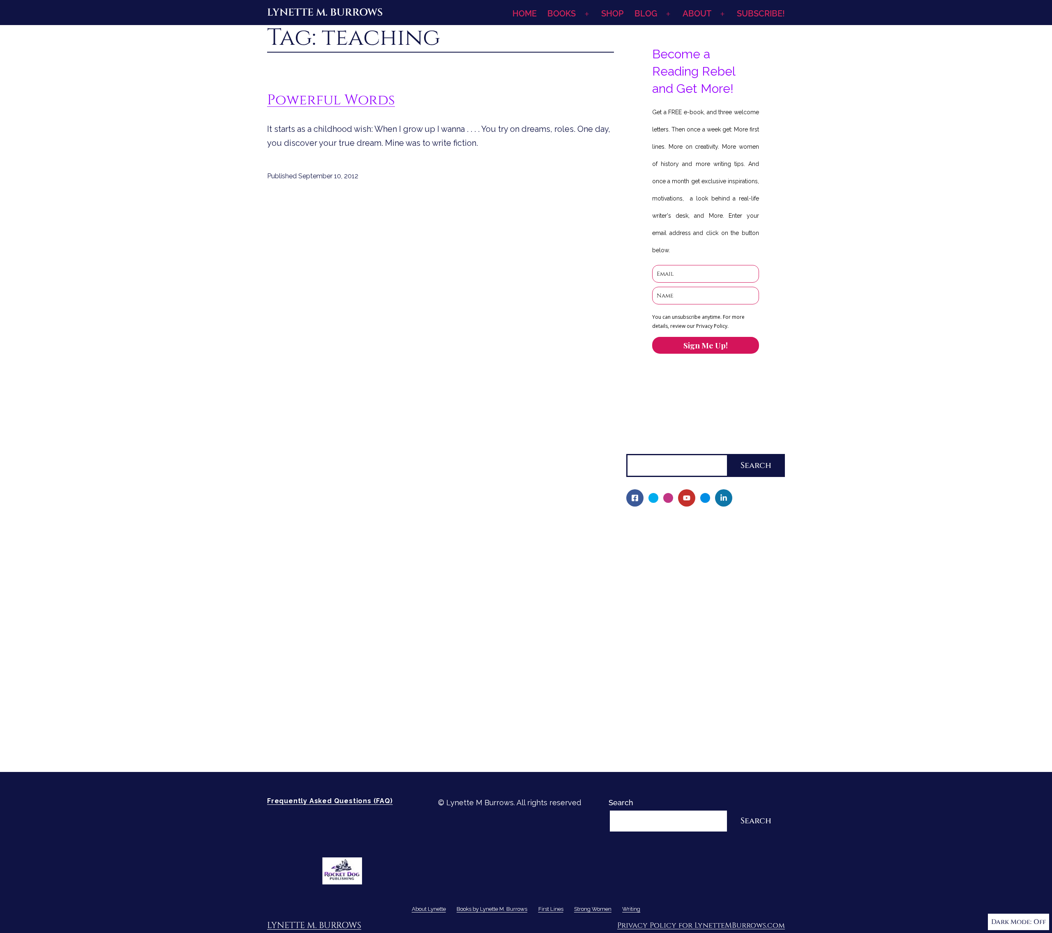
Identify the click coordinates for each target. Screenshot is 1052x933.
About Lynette (651, 525)
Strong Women (652, 694)
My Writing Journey (665, 539)
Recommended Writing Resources (692, 722)
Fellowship (651, 568)
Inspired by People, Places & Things (695, 638)
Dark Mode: (1011, 921)
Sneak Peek (653, 666)
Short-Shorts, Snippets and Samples (696, 652)
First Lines (644, 680)
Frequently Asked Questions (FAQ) (330, 801)
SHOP (612, 13)
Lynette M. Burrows (325, 12)
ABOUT (697, 13)
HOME (524, 13)
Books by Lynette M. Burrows (678, 554)
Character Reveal (662, 624)
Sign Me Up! (705, 345)
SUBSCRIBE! (761, 13)
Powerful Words (331, 100)
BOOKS (561, 13)
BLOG (645, 13)
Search (638, 447)
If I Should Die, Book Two (675, 610)
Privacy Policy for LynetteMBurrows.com (701, 925)
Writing (639, 708)
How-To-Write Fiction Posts (680, 736)
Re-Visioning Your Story (672, 750)
